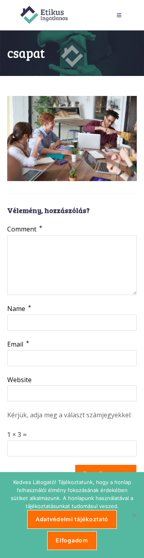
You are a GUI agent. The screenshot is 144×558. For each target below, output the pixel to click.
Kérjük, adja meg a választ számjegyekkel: (69, 415)
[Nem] (134, 515)
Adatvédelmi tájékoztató (72, 519)
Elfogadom (72, 540)
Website (19, 379)
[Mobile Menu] (120, 15)
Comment (24, 229)
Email (18, 344)
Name (19, 308)
